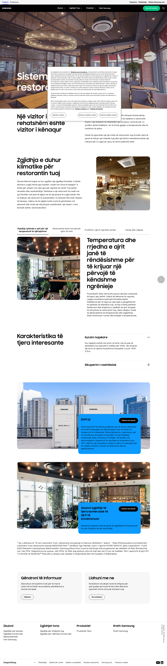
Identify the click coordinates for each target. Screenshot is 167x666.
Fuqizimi (5, 2)
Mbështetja (142, 2)
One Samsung (10, 639)
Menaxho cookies (58, 115)
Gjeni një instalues (151, 8)
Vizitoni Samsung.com (156, 2)
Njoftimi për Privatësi (96, 109)
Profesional (14, 2)
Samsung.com (107, 663)
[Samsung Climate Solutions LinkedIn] (162, 662)
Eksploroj (133, 2)
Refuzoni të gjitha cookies (87, 115)
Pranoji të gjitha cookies (109, 115)
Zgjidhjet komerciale (13, 634)
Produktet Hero (84, 631)
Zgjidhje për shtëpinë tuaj (52, 631)
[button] (117, 338)
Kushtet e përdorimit (91, 663)
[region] (84, 94)
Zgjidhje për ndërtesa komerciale (55, 634)
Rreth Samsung (120, 631)
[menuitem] (60, 8)
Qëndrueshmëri (10, 636)
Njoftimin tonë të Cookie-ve (79, 72)
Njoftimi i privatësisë (73, 663)
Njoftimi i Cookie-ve (81, 109)
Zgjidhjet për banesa (13, 631)
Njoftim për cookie (56, 663)
